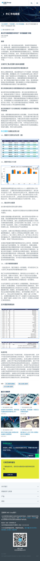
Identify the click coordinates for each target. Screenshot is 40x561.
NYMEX (28, 518)
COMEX (34, 518)
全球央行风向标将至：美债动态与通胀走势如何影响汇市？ (10, 410)
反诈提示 (9, 530)
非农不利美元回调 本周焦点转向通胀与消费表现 (9, 433)
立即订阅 (10, 474)
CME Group (9, 512)
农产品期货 (4, 556)
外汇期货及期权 (10, 384)
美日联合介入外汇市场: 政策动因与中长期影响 (29, 433)
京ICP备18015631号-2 (31, 528)
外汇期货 (4, 131)
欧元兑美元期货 (23, 384)
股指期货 (14, 556)
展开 (37, 556)
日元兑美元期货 (8, 386)
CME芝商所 (4, 24)
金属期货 (28, 556)
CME (20, 518)
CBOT (23, 518)
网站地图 (3, 530)
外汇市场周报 (20, 24)
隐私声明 (14, 530)
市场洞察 (12, 24)
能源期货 (9, 556)
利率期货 (23, 556)
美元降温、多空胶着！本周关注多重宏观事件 (29, 410)
